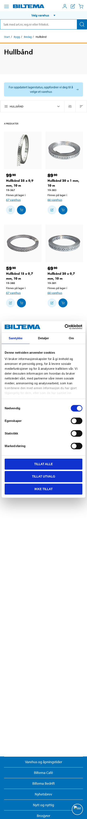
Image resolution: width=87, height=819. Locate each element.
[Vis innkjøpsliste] (73, 6)
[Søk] (82, 24)
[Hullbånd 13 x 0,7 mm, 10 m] (22, 243)
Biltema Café (43, 772)
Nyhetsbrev (43, 794)
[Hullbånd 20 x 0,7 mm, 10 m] (64, 243)
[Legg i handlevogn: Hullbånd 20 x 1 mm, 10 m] (62, 209)
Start (7, 37)
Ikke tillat (43, 489)
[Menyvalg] (6, 6)
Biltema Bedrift (43, 783)
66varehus (55, 200)
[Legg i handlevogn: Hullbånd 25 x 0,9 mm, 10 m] (21, 209)
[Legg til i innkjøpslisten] (10, 209)
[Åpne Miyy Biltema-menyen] (65, 6)
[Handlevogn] (81, 6)
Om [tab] (71, 338)
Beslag (28, 37)
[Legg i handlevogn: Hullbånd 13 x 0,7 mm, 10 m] (21, 302)
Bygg (17, 37)
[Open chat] (77, 809)
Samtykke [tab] (16, 338)
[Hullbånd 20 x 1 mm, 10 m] (64, 150)
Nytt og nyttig (43, 805)
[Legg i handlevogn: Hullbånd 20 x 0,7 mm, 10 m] (62, 302)
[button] (43, 15)
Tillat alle (43, 464)
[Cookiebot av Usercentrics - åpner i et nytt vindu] (64, 327)
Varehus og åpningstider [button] (43, 762)
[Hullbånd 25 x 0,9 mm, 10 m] (22, 150)
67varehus (13, 200)
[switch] (76, 420)
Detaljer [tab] (43, 338)
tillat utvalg (43, 476)
